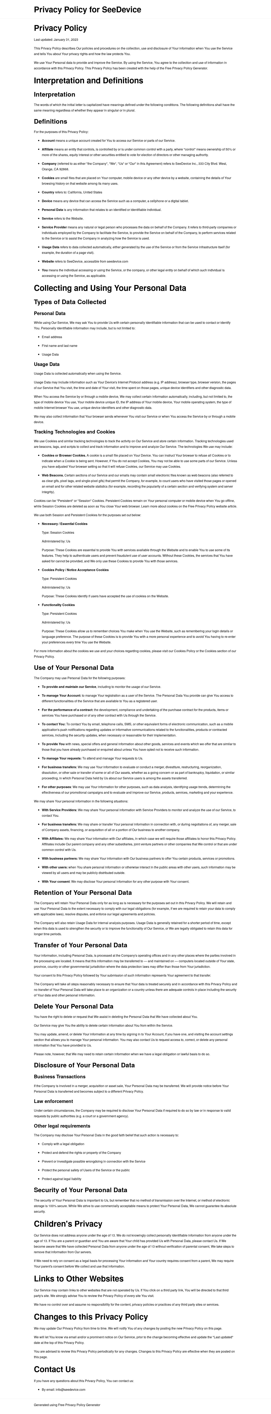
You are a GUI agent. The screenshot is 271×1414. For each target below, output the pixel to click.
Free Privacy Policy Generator (186, 68)
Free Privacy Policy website (207, 506)
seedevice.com (117, 261)
